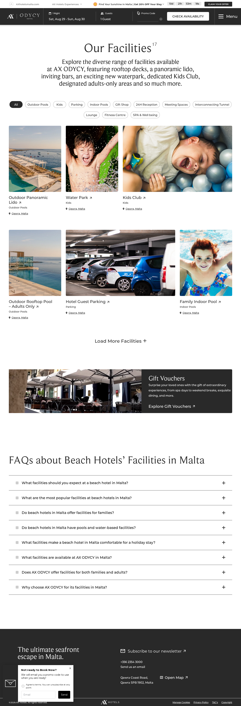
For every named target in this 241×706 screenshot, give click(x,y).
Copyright (226, 702)
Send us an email (132, 667)
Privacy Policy (201, 702)
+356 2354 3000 (131, 662)
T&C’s (215, 702)
